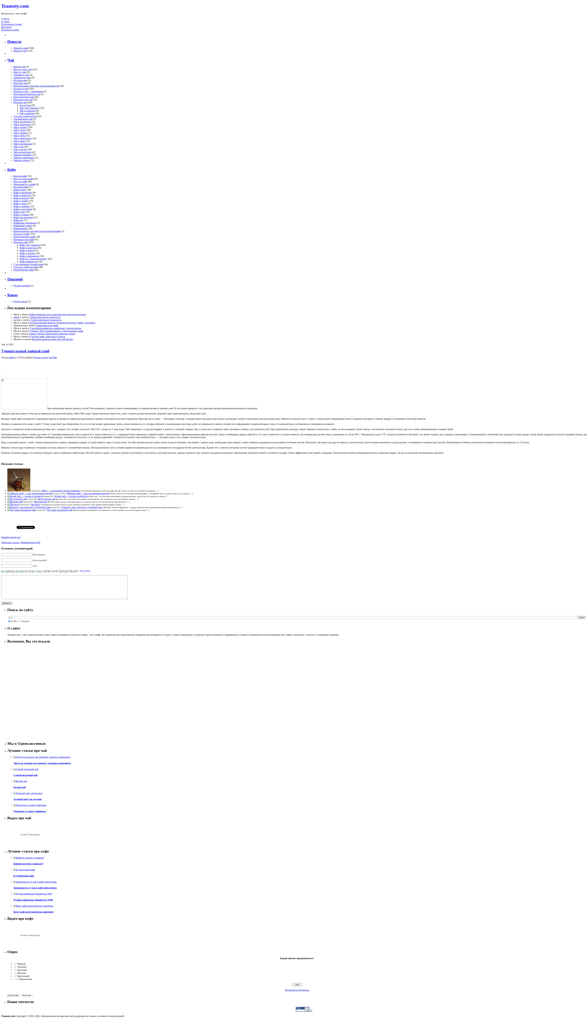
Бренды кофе (20, 176)
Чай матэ (35, 504)
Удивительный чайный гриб (25, 351)
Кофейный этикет (22, 225)
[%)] (62, 571)
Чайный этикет (21, 160)
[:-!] (41, 571)
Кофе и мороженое (29, 256)
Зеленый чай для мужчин (27, 799)
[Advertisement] (294, 366)
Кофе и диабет (20, 201)
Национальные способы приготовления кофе (37, 231)
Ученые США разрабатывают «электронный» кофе (56, 331)
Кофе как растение (23, 217)
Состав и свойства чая (25, 116)
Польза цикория (21, 285)
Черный (21, 964)
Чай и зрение (20, 133)
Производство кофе (23, 239)
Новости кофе (20, 48)
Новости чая (19, 51)
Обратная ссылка (10, 542)
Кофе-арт (18, 220)
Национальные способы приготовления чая (36, 86)
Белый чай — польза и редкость (71, 496)
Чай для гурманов (29, 108)
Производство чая (22, 99)
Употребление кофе (23, 270)
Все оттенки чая (46, 499)
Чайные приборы (22, 155)
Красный (22, 970)
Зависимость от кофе (24, 184)
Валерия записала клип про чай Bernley (53, 339)
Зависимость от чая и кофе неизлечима (35, 888)
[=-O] (35, 571)
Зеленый (21, 967)
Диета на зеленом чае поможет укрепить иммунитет (42, 763)
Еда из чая (25, 105)
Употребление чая (22, 119)
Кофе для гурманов (30, 245)
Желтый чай (40, 501)
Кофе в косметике (22, 192)
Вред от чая (19, 72)
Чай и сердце (20, 149)
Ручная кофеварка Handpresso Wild (33, 900)
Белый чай (19, 787)
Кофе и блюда (27, 250)
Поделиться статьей (11, 24)
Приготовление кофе (24, 236)
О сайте (5, 21)
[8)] (8, 571)
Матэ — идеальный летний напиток (61, 490)
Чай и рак (18, 146)
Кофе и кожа (19, 203)
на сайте (14, 621)
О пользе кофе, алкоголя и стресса (47, 336)
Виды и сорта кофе (23, 178)
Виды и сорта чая (22, 69)
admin (16, 317)
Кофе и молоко (27, 253)
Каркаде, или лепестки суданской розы (82, 507)
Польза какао (20, 301)
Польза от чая (20, 88)
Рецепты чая (19, 102)
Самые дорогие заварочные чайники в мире (52, 333)
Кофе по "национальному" (33, 258)
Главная (5, 18)
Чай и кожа (19, 141)
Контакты (6, 27)
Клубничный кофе (23, 876)
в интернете (25, 621)
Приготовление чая (23, 97)
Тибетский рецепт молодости (45, 317)
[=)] (3, 571)
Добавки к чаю (21, 75)
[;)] (18, 571)
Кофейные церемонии (25, 223)
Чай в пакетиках (22, 124)
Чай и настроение (22, 144)
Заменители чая (21, 77)
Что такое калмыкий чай (59, 510)
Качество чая (20, 83)
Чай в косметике (22, 121)
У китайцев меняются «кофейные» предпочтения (55, 328)
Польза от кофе (21, 234)
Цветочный (23, 976)
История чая (19, 80)
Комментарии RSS (30, 542)
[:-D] (28, 571)
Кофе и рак (19, 212)
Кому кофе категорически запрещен (33, 912)
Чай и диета (19, 130)
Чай (55, 357)
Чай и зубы (19, 135)
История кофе (20, 187)
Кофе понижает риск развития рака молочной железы (58, 314)
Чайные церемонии (23, 157)
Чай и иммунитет (22, 138)
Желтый (21, 973)
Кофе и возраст (21, 198)
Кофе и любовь (21, 206)
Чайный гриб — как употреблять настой (88, 493)
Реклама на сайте (10, 30)
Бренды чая (19, 66)
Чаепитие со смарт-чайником (29, 811)
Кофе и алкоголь (22, 195)
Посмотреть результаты (297, 990)
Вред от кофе (20, 181)
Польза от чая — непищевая (28, 91)
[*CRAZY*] (72, 571)
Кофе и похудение (22, 209)
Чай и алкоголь (27, 110)
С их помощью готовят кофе (28, 264)
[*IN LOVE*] (51, 571)
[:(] (13, 571)
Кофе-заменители (29, 261)
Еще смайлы (85, 571)
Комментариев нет (11, 537)
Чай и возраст (20, 127)
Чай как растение (22, 152)
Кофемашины (20, 228)
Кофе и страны (21, 214)
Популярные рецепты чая (26, 94)
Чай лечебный (27, 113)
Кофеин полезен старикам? (28, 863)
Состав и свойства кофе (25, 267)
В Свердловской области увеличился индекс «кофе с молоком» (63, 322)
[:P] (22, 571)
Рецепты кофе (20, 242)
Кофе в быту (19, 190)
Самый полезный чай (25, 775)
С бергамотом (24, 979)
